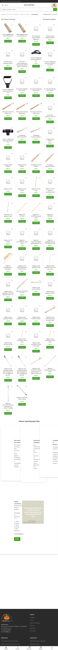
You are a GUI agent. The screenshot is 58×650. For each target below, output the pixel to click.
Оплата (32, 625)
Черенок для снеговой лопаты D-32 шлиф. (36, 344)
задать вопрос (17, 539)
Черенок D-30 (8, 189)
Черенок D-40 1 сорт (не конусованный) (50, 190)
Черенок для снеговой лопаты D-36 (50, 340)
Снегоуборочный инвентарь (9, 641)
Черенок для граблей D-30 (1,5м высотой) (50, 267)
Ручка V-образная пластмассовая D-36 (8, 91)
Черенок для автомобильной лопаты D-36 (22, 267)
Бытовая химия (34, 644)
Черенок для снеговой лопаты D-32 (22, 340)
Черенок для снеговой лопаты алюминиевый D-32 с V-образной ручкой (8, 372)
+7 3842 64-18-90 (6, 630)
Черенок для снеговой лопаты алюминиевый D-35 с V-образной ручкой (22, 372)
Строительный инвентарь (38, 641)
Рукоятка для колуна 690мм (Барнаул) (36, 37)
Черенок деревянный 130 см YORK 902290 (50, 242)
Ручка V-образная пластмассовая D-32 (36, 59)
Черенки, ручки (25, 14)
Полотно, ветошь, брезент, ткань (10, 644)
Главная (3, 14)
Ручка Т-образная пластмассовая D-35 (8, 141)
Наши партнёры (35, 623)
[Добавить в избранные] (12, 25)
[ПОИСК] (55, 9)
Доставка (33, 628)
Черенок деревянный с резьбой (8, 267)
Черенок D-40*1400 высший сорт (36, 216)
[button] (8, 41)
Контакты (33, 631)
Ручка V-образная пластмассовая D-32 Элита (50, 63)
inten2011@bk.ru (19, 534)
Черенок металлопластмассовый (50, 370)
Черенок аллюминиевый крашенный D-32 (36, 242)
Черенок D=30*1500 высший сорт (22, 242)
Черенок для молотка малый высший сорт (50, 318)
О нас (31, 620)
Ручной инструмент (13, 14)
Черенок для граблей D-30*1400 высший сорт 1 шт (8, 293)
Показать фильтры (9, 19)
